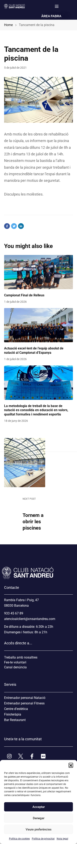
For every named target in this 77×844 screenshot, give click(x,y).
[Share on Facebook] (7, 226)
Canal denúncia (15, 667)
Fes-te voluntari (15, 662)
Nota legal (62, 838)
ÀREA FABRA (51, 16)
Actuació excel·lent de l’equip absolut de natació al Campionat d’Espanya (33, 350)
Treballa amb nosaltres (20, 657)
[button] (71, 765)
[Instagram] (9, 756)
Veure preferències (39, 829)
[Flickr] (43, 756)
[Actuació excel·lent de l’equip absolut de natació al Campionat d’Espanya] (38, 325)
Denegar (38, 818)
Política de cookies (19, 838)
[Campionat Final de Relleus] (38, 272)
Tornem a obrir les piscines (33, 521)
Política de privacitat (43, 838)
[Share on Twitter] (14, 226)
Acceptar (38, 807)
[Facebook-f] (32, 756)
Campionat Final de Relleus (24, 295)
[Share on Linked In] (21, 226)
